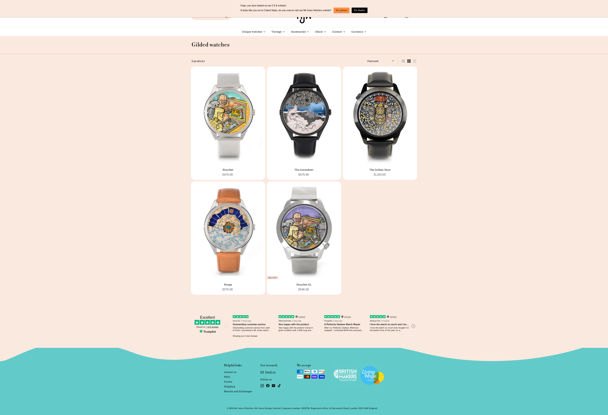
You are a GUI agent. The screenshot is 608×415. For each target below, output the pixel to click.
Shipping (229, 386)
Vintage (277, 31)
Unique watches (252, 31)
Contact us (230, 372)
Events (228, 381)
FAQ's (227, 376)
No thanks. (359, 10)
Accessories (299, 31)
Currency (357, 31)
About (319, 31)
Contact (337, 31)
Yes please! (341, 10)
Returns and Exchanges (238, 391)
